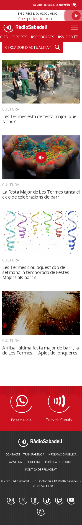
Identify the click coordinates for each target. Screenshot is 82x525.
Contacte (12, 454)
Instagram (11, 500)
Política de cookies (59, 462)
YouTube (71, 500)
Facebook (35, 500)
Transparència (33, 454)
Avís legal (16, 462)
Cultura (10, 109)
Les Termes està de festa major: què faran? (39, 118)
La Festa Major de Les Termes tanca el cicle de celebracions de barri (41, 194)
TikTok (47, 500)
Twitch (59, 500)
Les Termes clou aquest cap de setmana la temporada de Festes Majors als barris (35, 272)
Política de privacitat (41, 469)
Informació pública (62, 454)
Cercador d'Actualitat (28, 47)
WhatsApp (41, 511)
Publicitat (34, 462)
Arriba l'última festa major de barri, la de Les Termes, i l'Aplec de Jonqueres (40, 350)
